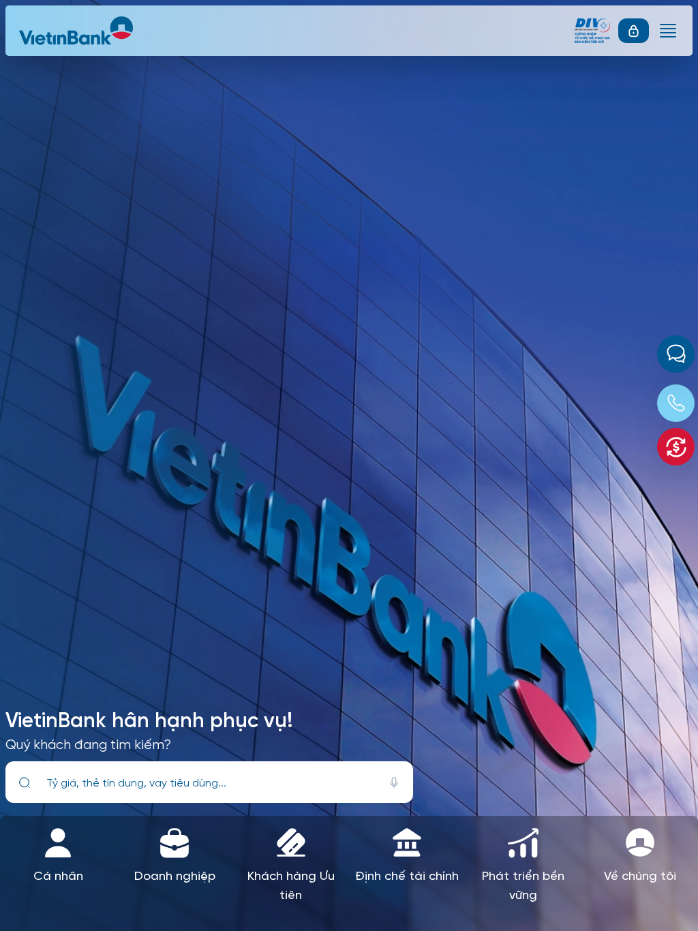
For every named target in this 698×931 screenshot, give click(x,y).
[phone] (676, 403)
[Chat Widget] (676, 354)
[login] (633, 30)
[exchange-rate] (676, 447)
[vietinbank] (77, 30)
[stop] (394, 782)
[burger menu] (668, 31)
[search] (24, 782)
